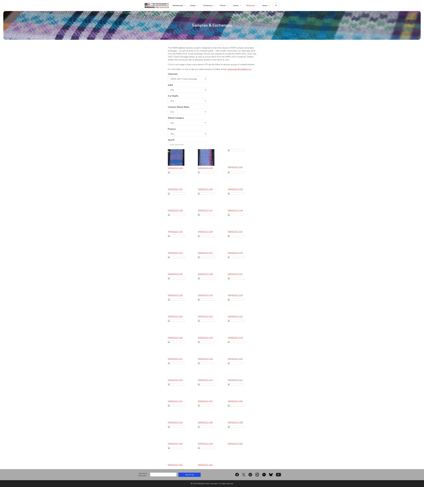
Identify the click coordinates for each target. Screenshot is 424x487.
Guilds (192, 5)
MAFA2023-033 (235, 231)
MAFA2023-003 (235, 443)
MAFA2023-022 (205, 316)
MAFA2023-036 (235, 210)
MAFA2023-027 (235, 274)
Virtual (222, 5)
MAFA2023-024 (235, 295)
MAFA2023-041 (175, 189)
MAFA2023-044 (175, 168)
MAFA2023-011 (175, 401)
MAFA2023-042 (235, 167)
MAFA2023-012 (235, 380)
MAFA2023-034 (205, 231)
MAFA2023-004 (205, 443)
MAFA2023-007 (205, 401)
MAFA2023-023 (175, 316)
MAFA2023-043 (205, 168)
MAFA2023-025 (205, 295)
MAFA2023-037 (205, 210)
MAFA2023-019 (205, 337)
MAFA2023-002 (175, 464)
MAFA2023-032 (175, 253)
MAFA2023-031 (205, 253)
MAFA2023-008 (235, 422)
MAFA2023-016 (205, 358)
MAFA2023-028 (205, 274)
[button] (276, 5)
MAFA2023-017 (175, 358)
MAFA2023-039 (235, 189)
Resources (250, 5)
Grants (236, 5)
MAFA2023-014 (175, 380)
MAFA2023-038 (175, 210)
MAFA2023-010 (175, 422)
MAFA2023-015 (235, 358)
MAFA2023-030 (235, 253)
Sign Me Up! (189, 475)
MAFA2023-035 (175, 231)
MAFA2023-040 (205, 189)
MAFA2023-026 (175, 295)
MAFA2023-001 (205, 464)
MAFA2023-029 (175, 274)
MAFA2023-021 (235, 316)
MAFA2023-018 (235, 337)
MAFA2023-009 (205, 422)
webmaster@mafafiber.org (239, 69)
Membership (178, 5)
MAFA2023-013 (205, 380)
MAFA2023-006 (235, 401)
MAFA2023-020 (175, 337)
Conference (207, 5)
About (264, 5)
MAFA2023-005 (175, 443)
